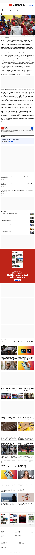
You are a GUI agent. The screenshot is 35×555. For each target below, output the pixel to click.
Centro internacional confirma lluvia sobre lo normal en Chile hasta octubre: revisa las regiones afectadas (9, 343)
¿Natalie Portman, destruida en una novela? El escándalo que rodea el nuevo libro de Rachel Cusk (26, 468)
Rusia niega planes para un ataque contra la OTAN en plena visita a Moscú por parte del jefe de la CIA (9, 508)
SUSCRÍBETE (17, 280)
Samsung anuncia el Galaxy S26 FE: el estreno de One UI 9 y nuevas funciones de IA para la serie (26, 358)
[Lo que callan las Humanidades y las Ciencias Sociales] (32, 214)
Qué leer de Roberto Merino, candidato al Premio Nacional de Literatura (26, 504)
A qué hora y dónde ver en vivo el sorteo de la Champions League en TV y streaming (17, 390)
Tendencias (3, 441)
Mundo (2, 487)
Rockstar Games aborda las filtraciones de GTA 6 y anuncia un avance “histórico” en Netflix (9, 485)
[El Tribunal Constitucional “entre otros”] (32, 218)
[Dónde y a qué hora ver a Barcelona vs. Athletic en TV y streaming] (6, 396)
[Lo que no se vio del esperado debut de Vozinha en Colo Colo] (26, 450)
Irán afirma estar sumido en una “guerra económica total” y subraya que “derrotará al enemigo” (8, 504)
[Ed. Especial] (31, 523)
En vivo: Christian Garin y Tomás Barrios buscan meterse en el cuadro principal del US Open (25, 461)
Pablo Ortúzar (6, 14)
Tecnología (3, 465)
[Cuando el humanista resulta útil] (32, 221)
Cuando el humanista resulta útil (6, 220)
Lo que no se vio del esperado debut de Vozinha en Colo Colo (25, 444)
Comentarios (7, 37)
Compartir (2, 37)
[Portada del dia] (17, 267)
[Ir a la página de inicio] (17, 5)
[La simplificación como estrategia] (32, 225)
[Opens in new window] (22, 523)
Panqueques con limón (21, 507)
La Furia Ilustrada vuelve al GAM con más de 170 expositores (25, 485)
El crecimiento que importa (22, 432)
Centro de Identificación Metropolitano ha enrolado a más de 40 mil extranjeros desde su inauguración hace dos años (17, 180)
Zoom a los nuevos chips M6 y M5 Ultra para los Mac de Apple (25, 342)
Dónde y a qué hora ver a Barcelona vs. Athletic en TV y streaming (6, 389)
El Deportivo (20, 441)
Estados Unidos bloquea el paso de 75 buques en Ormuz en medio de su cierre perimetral (8, 490)
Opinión (2, 9)
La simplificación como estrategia (6, 224)
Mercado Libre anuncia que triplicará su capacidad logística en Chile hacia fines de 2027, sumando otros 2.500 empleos (17, 184)
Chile (1, 416)
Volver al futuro (4, 227)
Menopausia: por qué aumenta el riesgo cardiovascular (26, 490)
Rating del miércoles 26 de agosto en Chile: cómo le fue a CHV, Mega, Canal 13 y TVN (29, 390)
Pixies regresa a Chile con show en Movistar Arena (26, 480)
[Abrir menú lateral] (1, 5)
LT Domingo (11, 121)
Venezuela (5, 121)
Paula (19, 487)
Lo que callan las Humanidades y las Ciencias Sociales (9, 213)
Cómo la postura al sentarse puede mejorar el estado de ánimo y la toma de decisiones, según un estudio (9, 358)
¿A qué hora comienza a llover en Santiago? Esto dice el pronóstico (7, 444)
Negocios (19, 416)
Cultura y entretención (22, 465)
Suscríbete (10, 141)
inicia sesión (4, 141)
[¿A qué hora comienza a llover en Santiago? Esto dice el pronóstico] (9, 450)
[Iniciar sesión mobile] (33, 5)
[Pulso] (13, 523)
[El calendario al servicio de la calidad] (32, 232)
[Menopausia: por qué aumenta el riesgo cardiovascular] (26, 497)
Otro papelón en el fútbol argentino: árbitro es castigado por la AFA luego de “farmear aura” (25, 457)
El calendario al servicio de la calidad (7, 231)
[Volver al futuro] (32, 229)
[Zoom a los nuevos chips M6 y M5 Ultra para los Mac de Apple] (26, 350)
